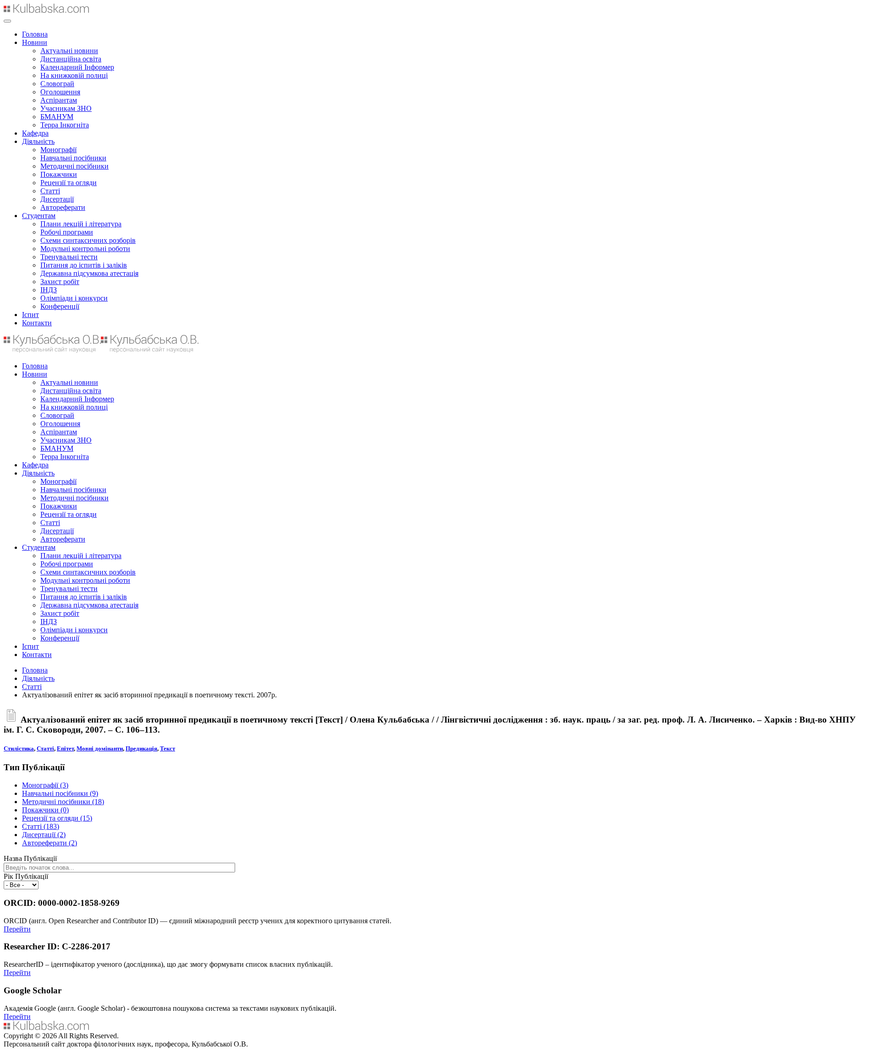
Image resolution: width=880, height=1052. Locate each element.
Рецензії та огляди (68, 182)
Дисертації (57, 199)
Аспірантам (58, 100)
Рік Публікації (26, 876)
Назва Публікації (30, 858)
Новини (34, 42)
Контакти (37, 323)
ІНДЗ (48, 290)
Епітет (65, 748)
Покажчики (58, 174)
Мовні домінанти (100, 748)
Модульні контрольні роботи (85, 248)
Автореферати (62, 207)
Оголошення (60, 92)
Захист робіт (59, 281)
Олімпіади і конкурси (74, 298)
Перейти (17, 929)
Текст (167, 748)
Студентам (38, 215)
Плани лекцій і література (80, 224)
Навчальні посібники (73, 158)
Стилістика (19, 748)
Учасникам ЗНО (66, 108)
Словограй (57, 84)
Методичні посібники (74, 166)
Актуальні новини (69, 51)
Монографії (58, 149)
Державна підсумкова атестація (89, 273)
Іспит (30, 314)
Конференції (59, 306)
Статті (50, 191)
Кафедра (35, 133)
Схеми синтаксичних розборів (88, 240)
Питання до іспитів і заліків (83, 265)
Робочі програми (66, 232)
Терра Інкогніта (64, 125)
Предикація (141, 748)
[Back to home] (46, 10)
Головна (35, 34)
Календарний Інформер (77, 67)
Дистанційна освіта (70, 59)
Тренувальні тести (69, 257)
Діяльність (38, 141)
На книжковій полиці (74, 75)
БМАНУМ (56, 117)
